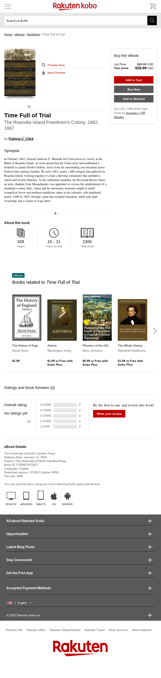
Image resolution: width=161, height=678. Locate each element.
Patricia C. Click (21, 139)
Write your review (109, 413)
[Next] (155, 331)
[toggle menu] (8, 6)
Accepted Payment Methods (28, 588)
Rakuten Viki (14, 630)
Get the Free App (19, 573)
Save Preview (56, 72)
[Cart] (152, 6)
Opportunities (17, 534)
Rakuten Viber (36, 630)
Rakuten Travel (94, 630)
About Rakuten (142, 630)
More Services (118, 630)
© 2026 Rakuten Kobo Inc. (23, 615)
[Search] (152, 20)
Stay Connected (19, 560)
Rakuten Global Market (65, 630)
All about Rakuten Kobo (25, 521)
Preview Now (56, 65)
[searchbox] (80, 20)
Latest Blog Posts (20, 547)
